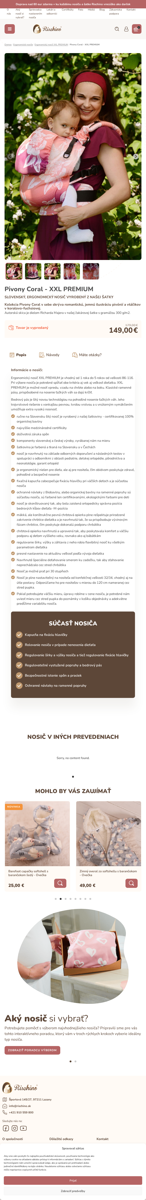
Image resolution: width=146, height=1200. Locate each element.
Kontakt (131, 9)
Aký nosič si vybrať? (20, 13)
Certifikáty (68, 9)
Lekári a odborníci (52, 11)
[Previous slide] (10, 156)
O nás (9, 11)
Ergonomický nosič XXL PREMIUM (51, 44)
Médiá (91, 9)
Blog (102, 9)
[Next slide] (136, 156)
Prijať (73, 1180)
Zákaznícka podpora (115, 11)
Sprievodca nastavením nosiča (35, 13)
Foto (80, 9)
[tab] (73, 776)
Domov (8, 44)
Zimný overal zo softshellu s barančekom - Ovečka (108, 873)
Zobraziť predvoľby (73, 1191)
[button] (117, 29)
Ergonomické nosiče (23, 44)
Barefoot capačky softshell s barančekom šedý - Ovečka (28, 873)
